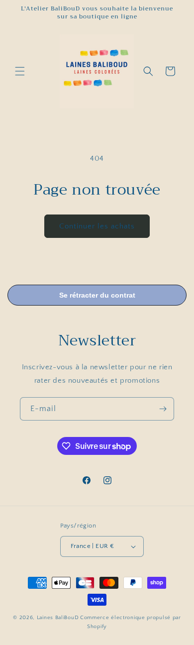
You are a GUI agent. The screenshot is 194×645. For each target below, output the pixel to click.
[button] (20, 71)
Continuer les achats (97, 226)
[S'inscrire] (163, 409)
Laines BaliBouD (58, 618)
